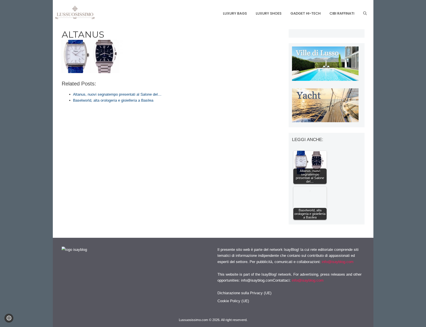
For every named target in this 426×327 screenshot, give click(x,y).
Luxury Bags (235, 13)
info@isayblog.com (337, 262)
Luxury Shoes (269, 13)
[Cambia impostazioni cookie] (8, 318)
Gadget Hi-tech (305, 13)
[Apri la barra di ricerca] (365, 13)
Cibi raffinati (341, 13)
